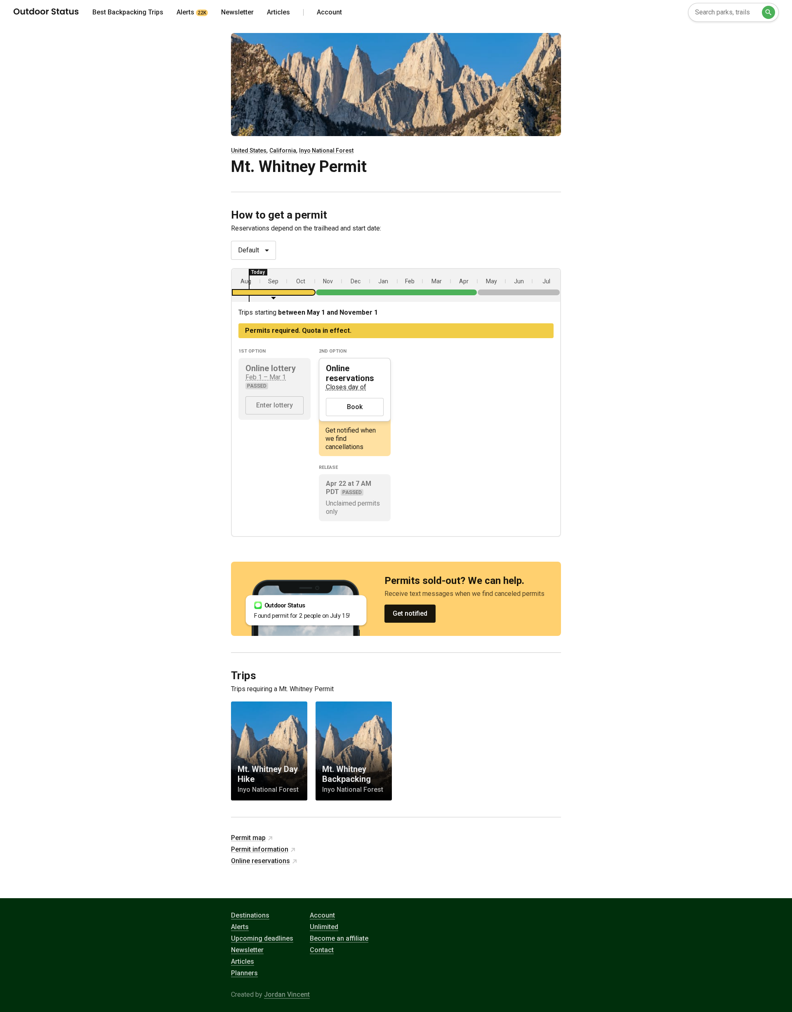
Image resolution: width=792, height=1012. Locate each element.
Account (322, 915)
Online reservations (260, 861)
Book (355, 407)
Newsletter (247, 950)
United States (248, 150)
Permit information (259, 849)
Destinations (250, 915)
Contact (322, 950)
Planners (244, 973)
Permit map (248, 838)
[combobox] (733, 12)
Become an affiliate (339, 938)
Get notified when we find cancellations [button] (350, 438)
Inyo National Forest (326, 150)
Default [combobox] (248, 250)
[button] (274, 285)
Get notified (410, 613)
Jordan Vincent (287, 994)
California (282, 150)
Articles (242, 961)
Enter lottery (274, 405)
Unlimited (324, 927)
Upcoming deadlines (262, 938)
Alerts (240, 927)
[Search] (768, 12)
